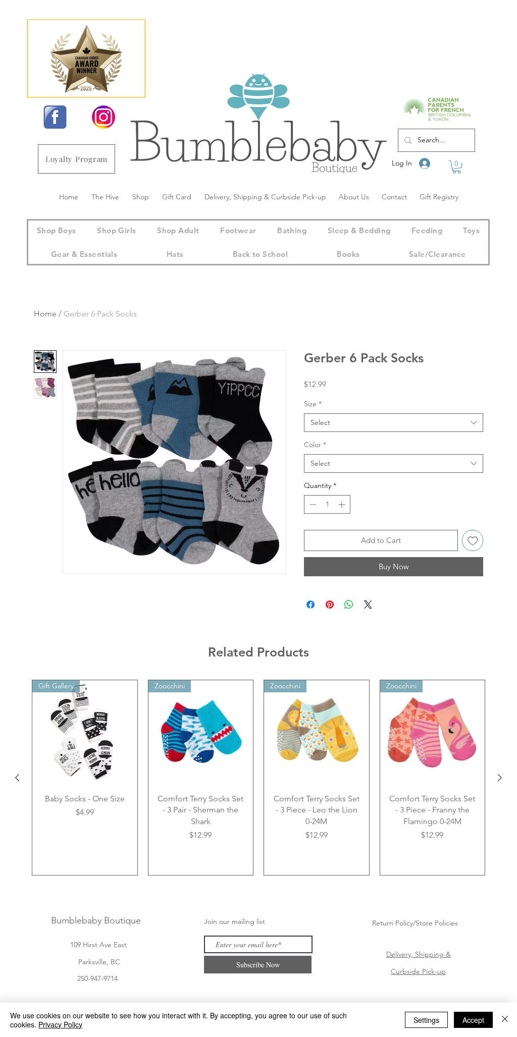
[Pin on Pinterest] (330, 604)
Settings (426, 1020)
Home (45, 313)
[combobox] (393, 422)
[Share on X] (368, 604)
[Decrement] (311, 504)
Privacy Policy (60, 1024)
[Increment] (342, 504)
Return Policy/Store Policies (415, 922)
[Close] (505, 1020)
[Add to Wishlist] (473, 541)
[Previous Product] (17, 778)
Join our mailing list (234, 921)
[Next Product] (500, 778)
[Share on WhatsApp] (349, 604)
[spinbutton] (327, 504)
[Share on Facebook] (310, 604)
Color (315, 444)
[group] (258, 777)
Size (313, 403)
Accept (473, 1020)
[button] (456, 167)
